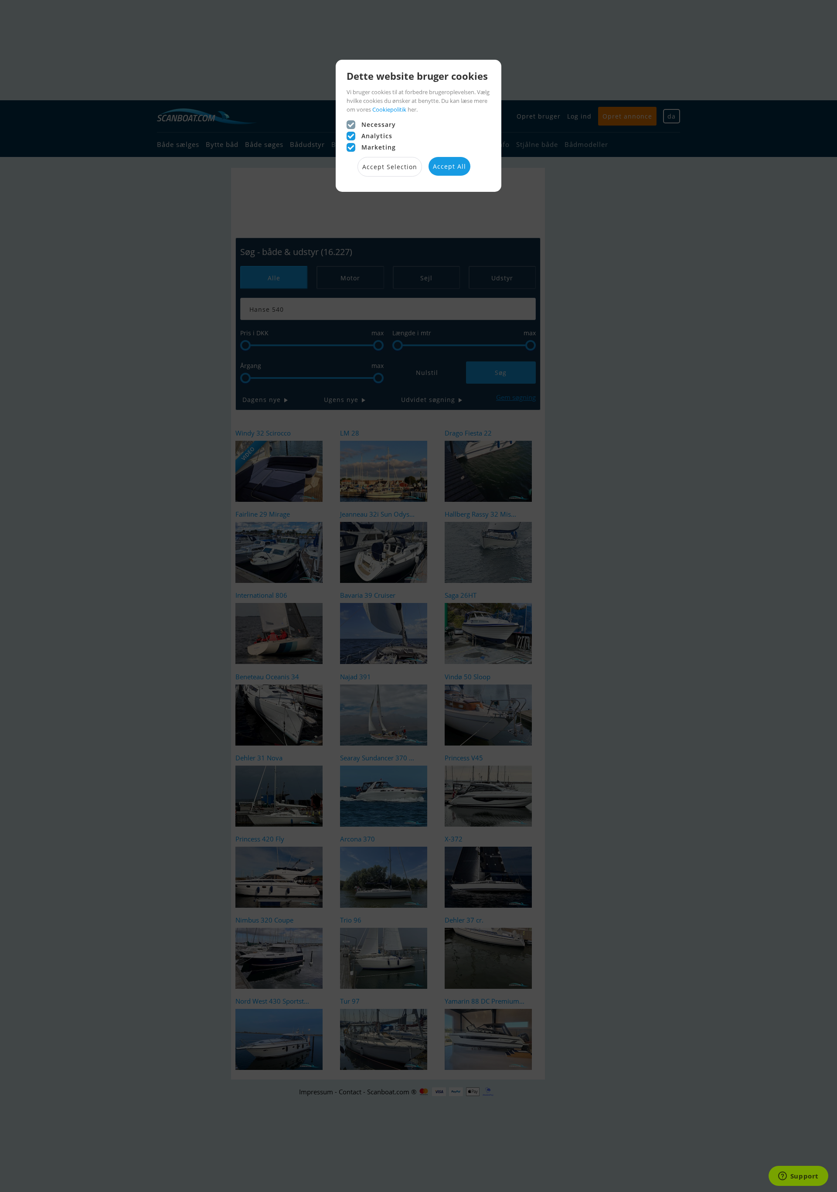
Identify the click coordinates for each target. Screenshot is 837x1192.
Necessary (378, 124)
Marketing (378, 147)
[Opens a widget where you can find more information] (798, 1177)
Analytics (376, 136)
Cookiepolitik (389, 109)
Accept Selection (389, 167)
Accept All (449, 166)
